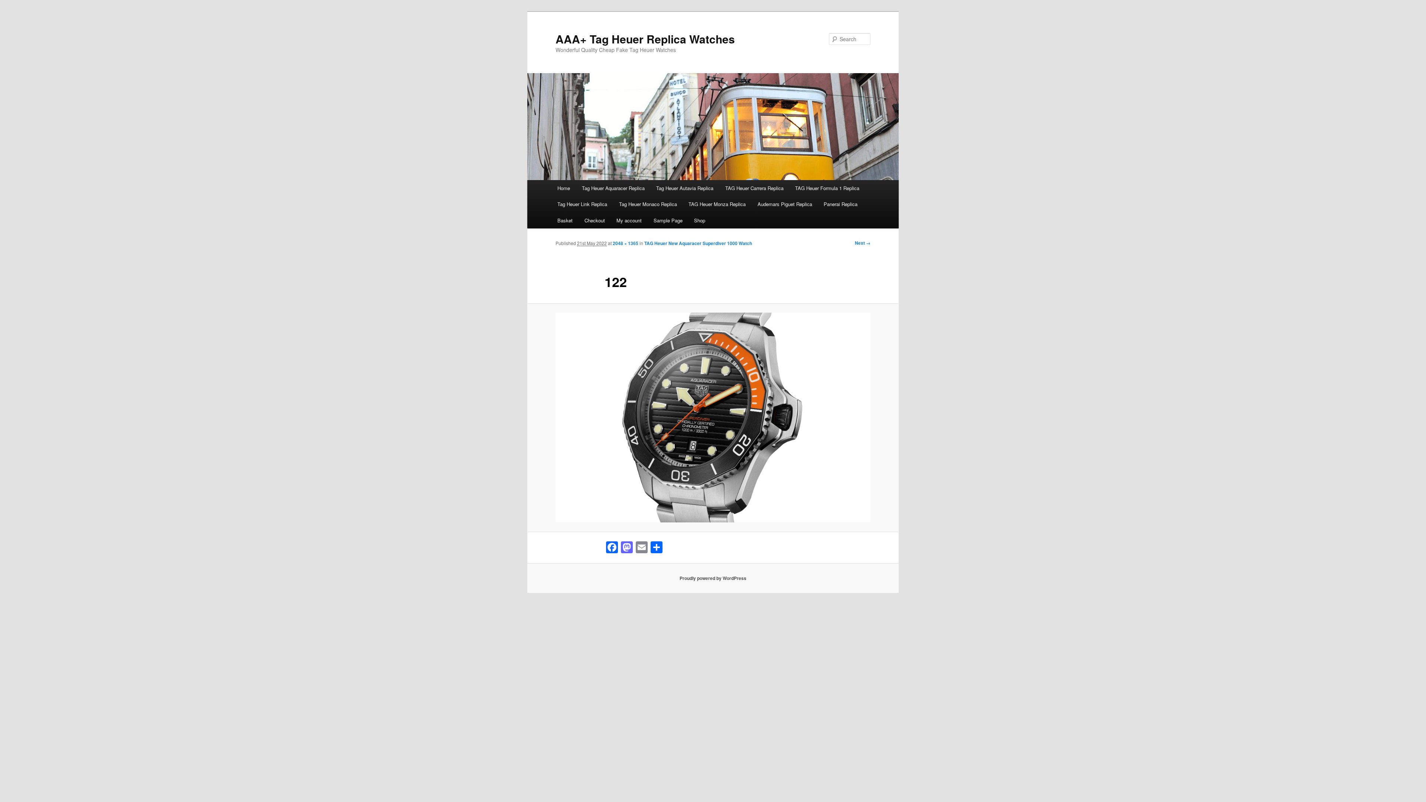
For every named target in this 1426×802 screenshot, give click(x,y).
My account (629, 220)
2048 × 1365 (625, 243)
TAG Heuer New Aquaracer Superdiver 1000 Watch (698, 243)
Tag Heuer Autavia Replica (684, 188)
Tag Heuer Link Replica (582, 204)
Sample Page (668, 220)
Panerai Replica (840, 204)
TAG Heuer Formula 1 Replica (827, 188)
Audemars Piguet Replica (785, 204)
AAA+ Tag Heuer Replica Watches (645, 39)
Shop (699, 220)
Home (563, 188)
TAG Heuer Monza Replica (717, 204)
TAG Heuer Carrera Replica (754, 188)
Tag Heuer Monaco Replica (648, 204)
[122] (713, 417)
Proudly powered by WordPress (713, 578)
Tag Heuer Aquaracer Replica (613, 188)
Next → (862, 242)
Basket (565, 220)
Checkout (595, 220)
